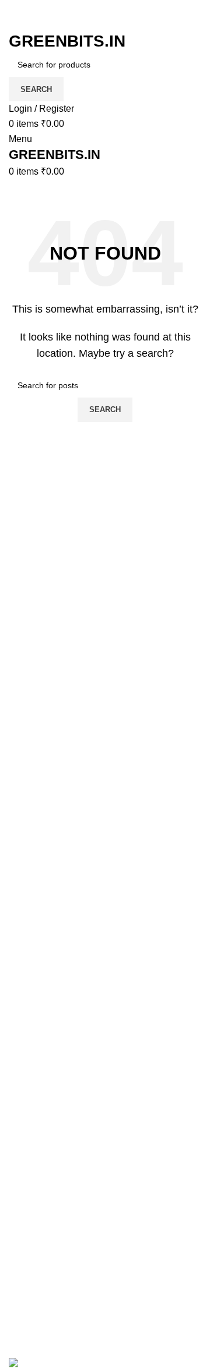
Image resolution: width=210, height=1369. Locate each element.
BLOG (21, 1212)
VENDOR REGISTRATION (65, 1277)
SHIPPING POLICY (49, 1131)
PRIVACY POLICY (48, 1109)
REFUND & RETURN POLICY (73, 1152)
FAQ (18, 1044)
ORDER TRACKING (51, 1065)
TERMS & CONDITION (57, 1087)
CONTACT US (39, 1321)
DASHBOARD (39, 1234)
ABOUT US (33, 1299)
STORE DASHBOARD (56, 1255)
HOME (23, 1190)
